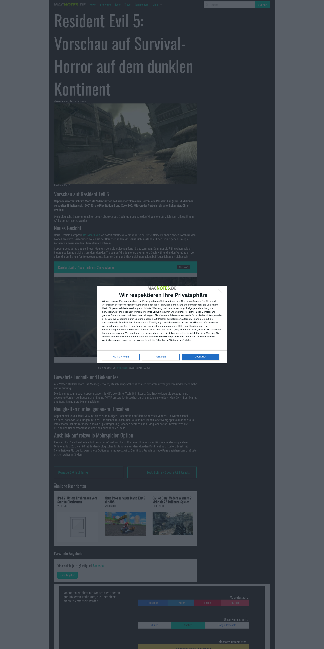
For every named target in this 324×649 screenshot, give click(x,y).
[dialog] (162, 324)
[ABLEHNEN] (221, 291)
